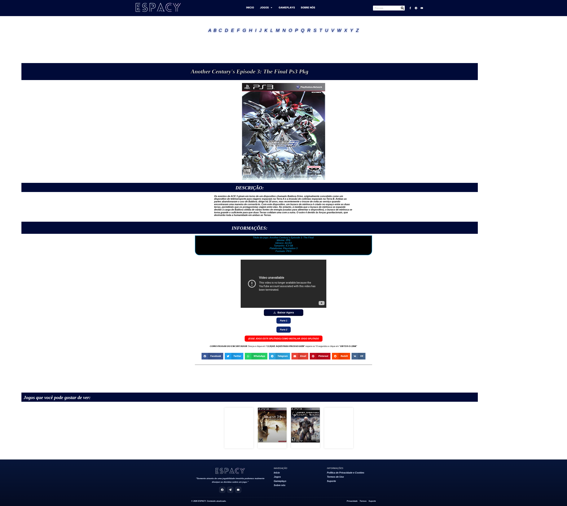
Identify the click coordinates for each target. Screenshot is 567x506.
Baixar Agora (285, 312)
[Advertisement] (283, 44)
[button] (212, 356)
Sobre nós (279, 485)
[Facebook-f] (410, 8)
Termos (363, 501)
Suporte (331, 481)
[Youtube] (421, 8)
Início (277, 472)
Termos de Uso (335, 477)
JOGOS (264, 7)
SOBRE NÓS (308, 7)
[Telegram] (415, 8)
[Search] (402, 8)
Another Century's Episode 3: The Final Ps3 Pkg (249, 71)
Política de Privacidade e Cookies (345, 472)
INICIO (250, 7)
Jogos (277, 477)
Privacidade (352, 501)
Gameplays (280, 481)
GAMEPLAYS (287, 7)
